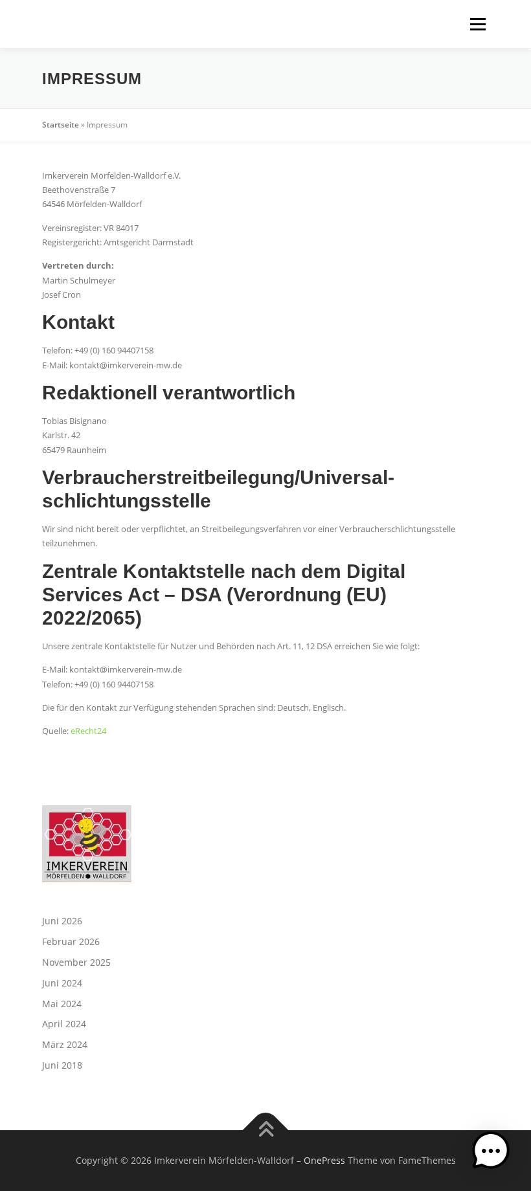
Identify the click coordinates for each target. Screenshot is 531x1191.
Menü (477, 24)
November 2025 (76, 962)
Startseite (60, 124)
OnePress (324, 1160)
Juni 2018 (62, 1065)
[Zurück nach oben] (266, 1130)
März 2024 (64, 1044)
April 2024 (64, 1024)
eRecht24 (88, 731)
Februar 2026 (71, 941)
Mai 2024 (62, 1003)
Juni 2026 (62, 921)
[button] (491, 1151)
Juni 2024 (62, 983)
